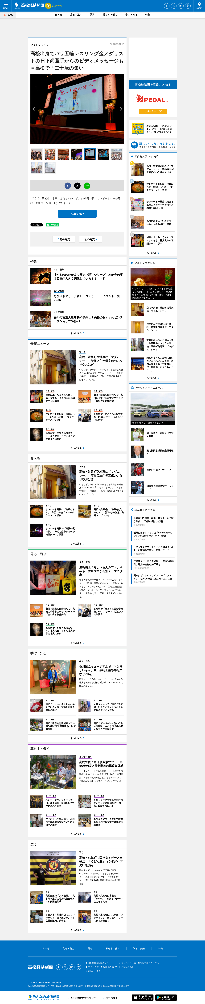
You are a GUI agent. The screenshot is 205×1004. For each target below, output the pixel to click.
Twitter (173, 6)
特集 (147, 14)
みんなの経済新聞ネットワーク (43, 997)
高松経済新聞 (29, 5)
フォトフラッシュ (40, 45)
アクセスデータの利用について (102, 967)
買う (92, 14)
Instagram (181, 6)
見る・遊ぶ (76, 14)
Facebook (166, 6)
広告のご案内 (94, 971)
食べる (58, 14)
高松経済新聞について (98, 962)
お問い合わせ (127, 967)
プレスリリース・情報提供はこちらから (140, 962)
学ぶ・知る (131, 14)
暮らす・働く (110, 14)
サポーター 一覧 (153, 111)
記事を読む (77, 213)
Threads (188, 6)
